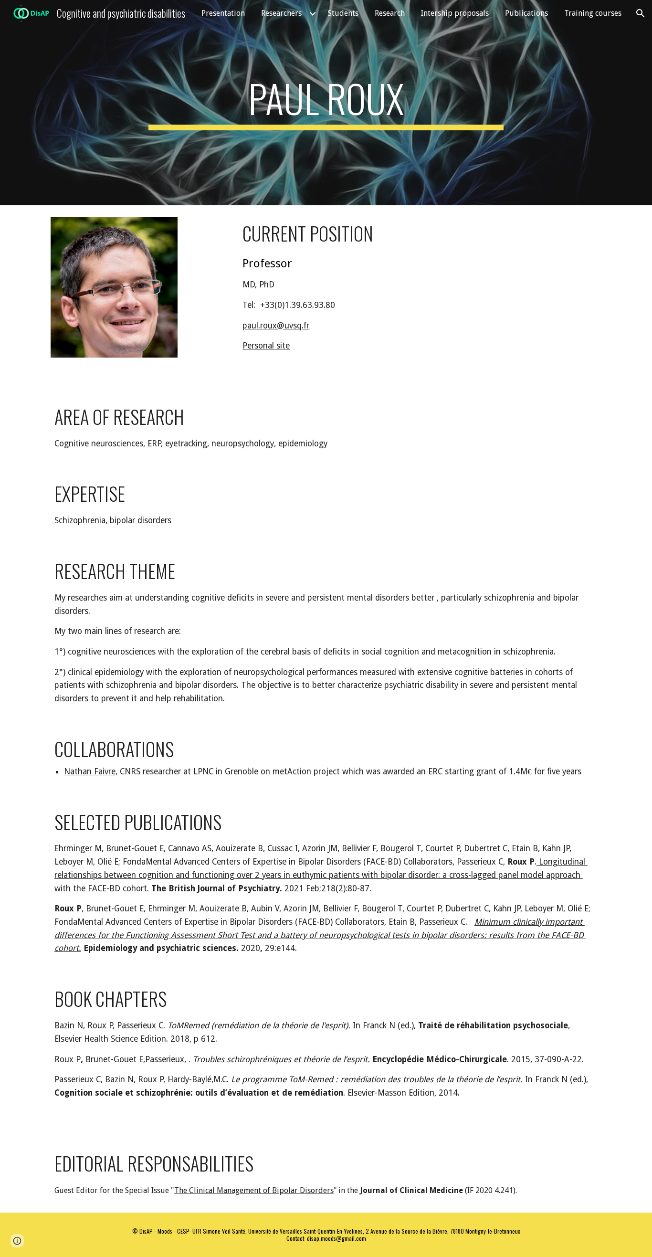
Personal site (266, 345)
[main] (326, 102)
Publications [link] (526, 13)
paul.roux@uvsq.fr (275, 325)
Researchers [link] (281, 13)
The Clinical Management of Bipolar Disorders (254, 1190)
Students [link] (343, 13)
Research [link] (390, 13)
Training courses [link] (592, 13)
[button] (640, 13)
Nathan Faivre (90, 771)
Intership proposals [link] (455, 13)
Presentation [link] (223, 13)
